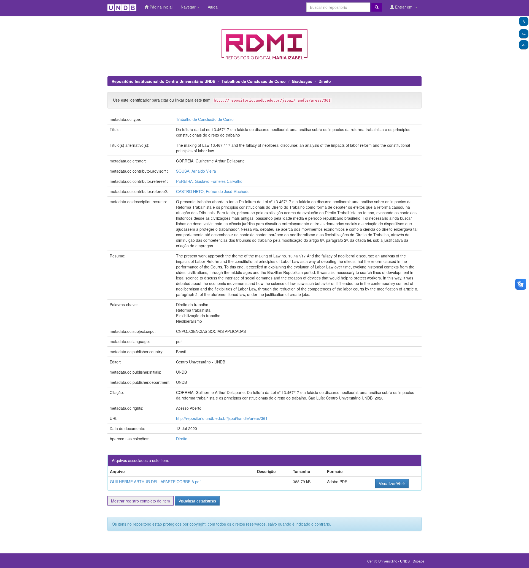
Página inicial (160, 7)
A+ (524, 33)
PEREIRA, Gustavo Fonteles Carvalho (209, 181)
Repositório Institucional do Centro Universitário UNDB (163, 81)
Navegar (189, 7)
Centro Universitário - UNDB (389, 561)
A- (523, 44)
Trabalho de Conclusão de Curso (205, 119)
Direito (325, 81)
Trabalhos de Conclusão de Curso (254, 81)
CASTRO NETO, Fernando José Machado (213, 191)
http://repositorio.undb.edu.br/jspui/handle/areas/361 (222, 418)
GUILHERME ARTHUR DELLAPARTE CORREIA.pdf (155, 481)
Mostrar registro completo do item (140, 501)
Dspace (418, 561)
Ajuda (213, 7)
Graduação (302, 81)
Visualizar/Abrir (392, 483)
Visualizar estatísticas (197, 501)
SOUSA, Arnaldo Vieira (196, 171)
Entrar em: (404, 7)
